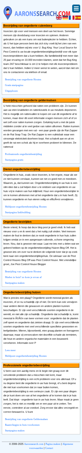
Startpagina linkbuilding (18, 212)
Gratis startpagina (14, 85)
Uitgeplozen (11, 90)
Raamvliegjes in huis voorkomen (22, 424)
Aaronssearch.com (34, 444)
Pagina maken (53, 444)
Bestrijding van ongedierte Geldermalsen (26, 419)
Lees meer (10, 350)
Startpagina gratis (14, 159)
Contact (49, 448)
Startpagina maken (15, 282)
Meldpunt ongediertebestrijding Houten (26, 206)
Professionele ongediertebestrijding (23, 154)
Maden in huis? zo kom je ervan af (23, 277)
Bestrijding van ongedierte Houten (23, 79)
